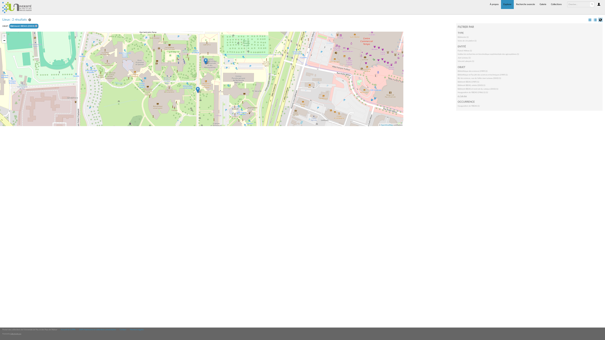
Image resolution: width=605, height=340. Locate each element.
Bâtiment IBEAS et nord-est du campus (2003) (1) (478, 89)
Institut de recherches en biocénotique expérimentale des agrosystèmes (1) (488, 54)
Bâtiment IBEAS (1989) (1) (468, 82)
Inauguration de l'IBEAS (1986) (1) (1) (473, 92)
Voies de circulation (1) (467, 41)
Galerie (543, 4)
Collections (556, 4)
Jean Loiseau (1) (464, 58)
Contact (123, 330)
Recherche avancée (525, 4)
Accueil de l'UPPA (68, 330)
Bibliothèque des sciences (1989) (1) (472, 71)
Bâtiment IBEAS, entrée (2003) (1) (471, 85)
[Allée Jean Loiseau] (198, 90)
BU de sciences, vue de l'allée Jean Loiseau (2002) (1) (479, 78)
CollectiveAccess (15, 334)
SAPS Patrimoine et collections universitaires (97, 330)
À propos (494, 4)
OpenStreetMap (387, 125)
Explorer (507, 4)
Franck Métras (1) (465, 51)
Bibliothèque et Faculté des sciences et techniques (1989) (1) (483, 75)
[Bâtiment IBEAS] (206, 61)
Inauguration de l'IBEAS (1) (469, 106)
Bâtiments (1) (463, 37)
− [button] (4, 40)
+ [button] (4, 36)
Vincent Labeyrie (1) (466, 61)
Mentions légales (137, 330)
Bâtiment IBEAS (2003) (22, 26)
